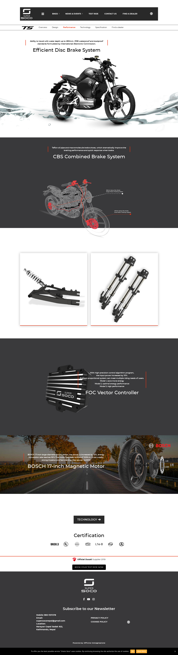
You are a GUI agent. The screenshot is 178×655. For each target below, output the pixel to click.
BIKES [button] (55, 14)
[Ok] (175, 651)
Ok (133, 651)
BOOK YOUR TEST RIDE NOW (89, 567)
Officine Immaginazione (94, 643)
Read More (141, 651)
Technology (85, 27)
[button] (42, 16)
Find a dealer (118, 27)
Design (55, 27)
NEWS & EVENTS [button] (73, 14)
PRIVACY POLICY (99, 618)
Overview (43, 27)
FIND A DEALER (130, 14)
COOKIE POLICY (99, 622)
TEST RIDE (93, 14)
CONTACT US (110, 14)
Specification (101, 27)
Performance (69, 27)
